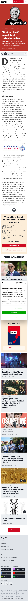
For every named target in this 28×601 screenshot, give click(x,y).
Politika (3, 454)
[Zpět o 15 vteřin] (2, 54)
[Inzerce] (14, 148)
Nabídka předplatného (7, 549)
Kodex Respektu (5, 546)
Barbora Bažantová (6, 434)
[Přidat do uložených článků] (24, 273)
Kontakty (3, 543)
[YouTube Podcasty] (19, 573)
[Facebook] (2, 585)
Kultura (3, 396)
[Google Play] (6, 573)
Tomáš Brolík (5, 377)
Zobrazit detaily (19, 308)
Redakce (3, 541)
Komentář (6, 28)
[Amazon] (6, 576)
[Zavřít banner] (25, 283)
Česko (3, 277)
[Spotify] (19, 576)
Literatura (4, 429)
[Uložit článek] (21, 23)
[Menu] (26, 2)
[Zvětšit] (14, 15)
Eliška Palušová (5, 496)
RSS (2, 555)
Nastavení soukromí (6, 563)
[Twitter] (6, 585)
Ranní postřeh (7, 369)
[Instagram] (11, 585)
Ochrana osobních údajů (7, 560)
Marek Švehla (12, 48)
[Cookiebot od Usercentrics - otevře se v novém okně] (16, 283)
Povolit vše (14, 312)
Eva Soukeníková (6, 465)
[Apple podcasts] (19, 569)
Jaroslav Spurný (5, 48)
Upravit (13, 317)
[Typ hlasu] (22, 54)
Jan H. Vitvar (5, 410)
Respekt (4, 523)
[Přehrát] (5, 53)
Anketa (3, 516)
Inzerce (3, 552)
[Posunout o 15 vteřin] (8, 54)
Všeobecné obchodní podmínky (9, 557)
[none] (25, 23)
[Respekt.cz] (4, 2)
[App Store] (6, 569)
